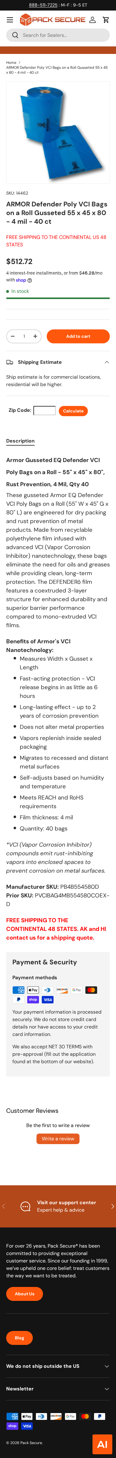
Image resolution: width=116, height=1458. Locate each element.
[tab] (20, 441)
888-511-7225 (43, 5)
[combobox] (58, 35)
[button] (106, 20)
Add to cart (78, 336)
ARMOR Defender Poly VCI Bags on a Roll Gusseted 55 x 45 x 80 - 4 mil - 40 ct (57, 70)
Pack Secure (31, 1442)
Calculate (73, 411)
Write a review (58, 1138)
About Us (24, 1294)
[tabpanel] (58, 697)
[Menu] (10, 20)
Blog (19, 1338)
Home (11, 62)
